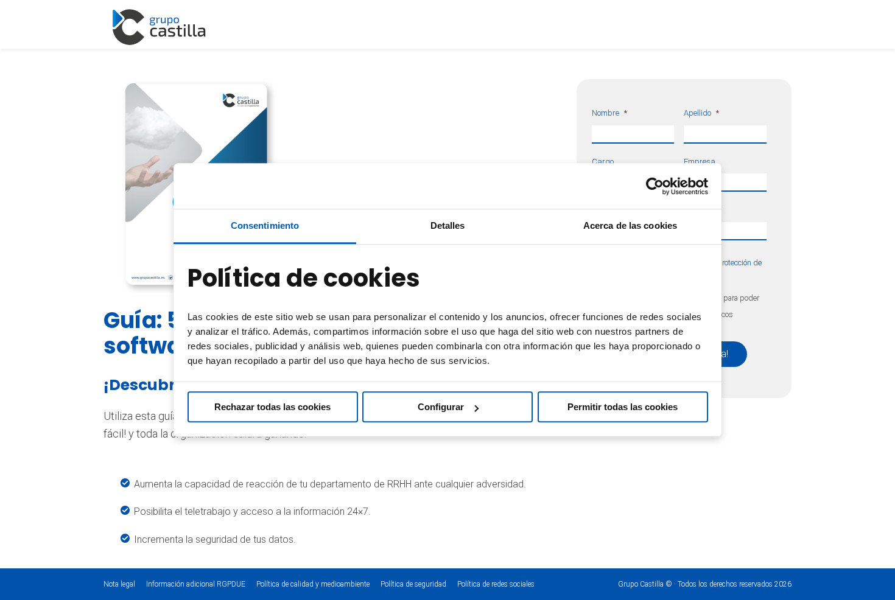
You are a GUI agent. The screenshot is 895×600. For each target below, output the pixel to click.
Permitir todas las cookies (622, 407)
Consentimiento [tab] (265, 225)
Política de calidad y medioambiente (313, 584)
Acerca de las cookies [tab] (630, 225)
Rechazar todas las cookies (272, 407)
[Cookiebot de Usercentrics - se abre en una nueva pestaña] (655, 186)
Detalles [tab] (447, 225)
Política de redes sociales (496, 584)
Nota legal (119, 584)
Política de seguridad (413, 584)
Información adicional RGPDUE (196, 584)
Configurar (441, 407)
